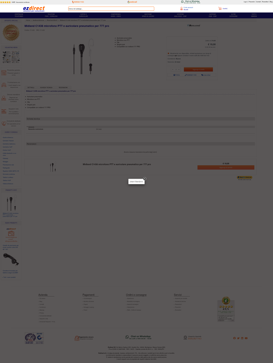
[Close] (145, 179)
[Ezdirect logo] (34, 9)
